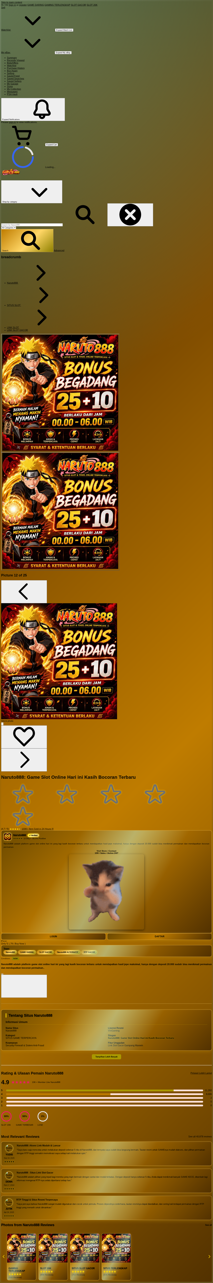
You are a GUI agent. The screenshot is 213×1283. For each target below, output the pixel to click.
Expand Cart (51, 145)
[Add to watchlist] (24, 736)
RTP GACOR (89, 952)
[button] (27, 240)
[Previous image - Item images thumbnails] (24, 591)
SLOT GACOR (78, 5)
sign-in (12, 122)
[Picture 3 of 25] (60, 511)
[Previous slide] (3, 1257)
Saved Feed (13, 76)
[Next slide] (209, 1257)
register (23, 5)
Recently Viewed (15, 60)
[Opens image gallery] (2, 723)
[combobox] (32, 224)
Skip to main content (11, 2)
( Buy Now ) (19, 943)
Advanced (59, 250)
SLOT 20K (92, 5)
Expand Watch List (64, 30)
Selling (10, 73)
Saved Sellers (14, 81)
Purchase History (16, 68)
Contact (112, 851)
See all (208, 1225)
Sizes (10, 86)
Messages (12, 91)
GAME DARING (35, 5)
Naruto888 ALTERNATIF (67, 952)
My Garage (12, 84)
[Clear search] (130, 214)
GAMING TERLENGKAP (57, 5)
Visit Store (102, 851)
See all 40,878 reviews (200, 1136)
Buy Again (12, 71)
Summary (12, 58)
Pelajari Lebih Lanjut (201, 1073)
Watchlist (11, 65)
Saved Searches (15, 78)
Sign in (12, 5)
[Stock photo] (60, 393)
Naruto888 (10, 952)
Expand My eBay (63, 53)
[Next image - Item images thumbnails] (24, 759)
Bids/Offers (12, 63)
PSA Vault (12, 94)
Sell (3, 7)
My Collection (14, 89)
